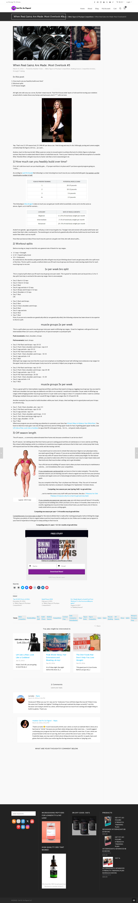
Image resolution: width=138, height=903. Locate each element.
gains (99, 618)
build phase (43, 618)
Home (64, 17)
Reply (38, 696)
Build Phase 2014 (47, 599)
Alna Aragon (28, 204)
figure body (85, 618)
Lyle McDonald (27, 173)
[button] (33, 813)
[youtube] (110, 2)
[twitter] (107, 2)
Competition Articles (88, 69)
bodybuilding (31, 618)
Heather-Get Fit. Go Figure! (42, 721)
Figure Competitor (92, 618)
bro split (38, 618)
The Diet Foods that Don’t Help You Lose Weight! (85, 657)
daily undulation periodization (73, 618)
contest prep (65, 618)
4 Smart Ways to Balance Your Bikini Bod (81, 423)
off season (117, 618)
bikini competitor (22, 618)
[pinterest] (104, 2)
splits (127, 618)
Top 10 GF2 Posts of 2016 (21, 599)
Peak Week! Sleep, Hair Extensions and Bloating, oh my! (56, 657)
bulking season (49, 618)
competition (57, 618)
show (122, 618)
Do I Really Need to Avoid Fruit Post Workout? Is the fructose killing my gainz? (82, 601)
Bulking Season (76, 69)
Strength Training (19, 71)
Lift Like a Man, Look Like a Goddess (25, 428)
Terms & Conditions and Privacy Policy (56, 560)
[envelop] (98, 2)
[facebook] (95, 2)
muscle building (110, 618)
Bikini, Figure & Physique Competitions (81, 17)
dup (80, 618)
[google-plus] (113, 2)
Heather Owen (38, 69)
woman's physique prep (134, 618)
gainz (104, 618)
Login (128, 2)
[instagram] (101, 2)
